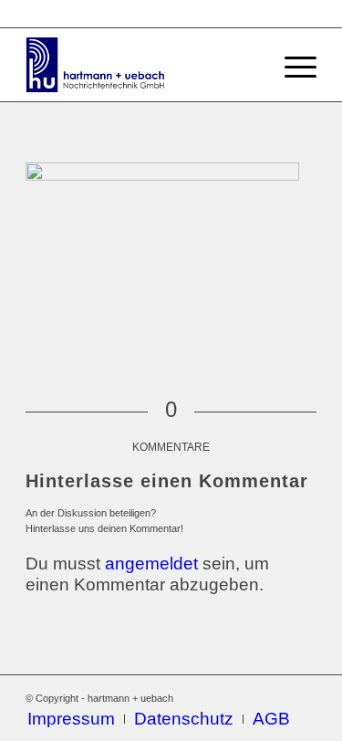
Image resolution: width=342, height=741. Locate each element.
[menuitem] (71, 719)
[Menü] (291, 64)
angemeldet (151, 563)
